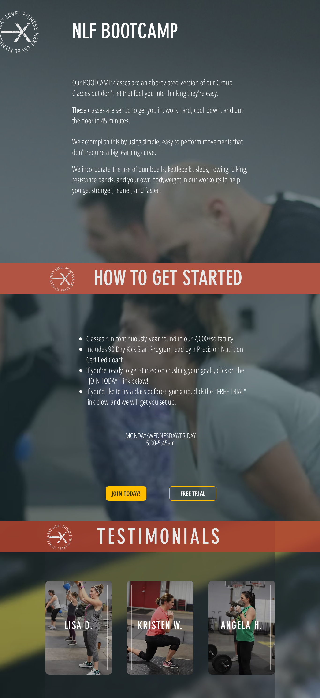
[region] (78, 628)
